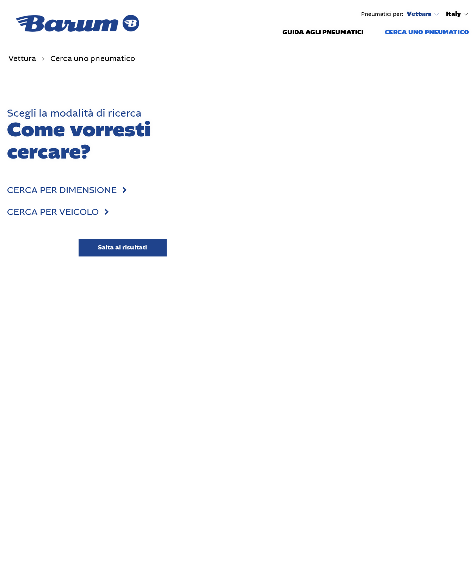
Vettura (419, 14)
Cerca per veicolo (53, 212)
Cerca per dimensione (62, 190)
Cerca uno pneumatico (427, 32)
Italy (453, 14)
